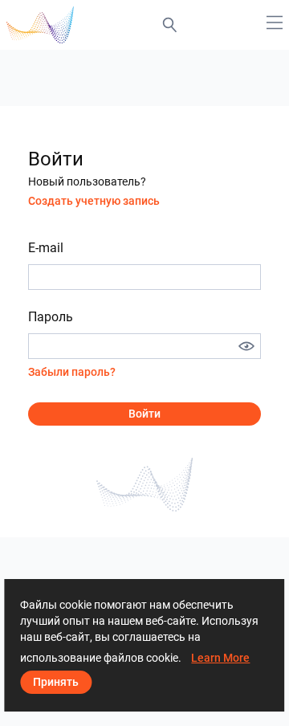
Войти (144, 413)
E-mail (45, 247)
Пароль (50, 316)
